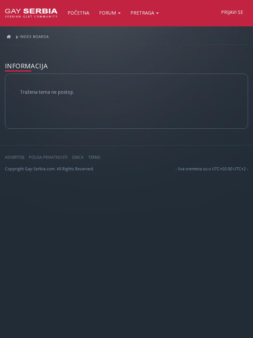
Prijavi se (232, 12)
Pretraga (142, 13)
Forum (108, 13)
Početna (78, 13)
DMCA (78, 157)
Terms (94, 157)
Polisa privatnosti (48, 157)
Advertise (14, 157)
